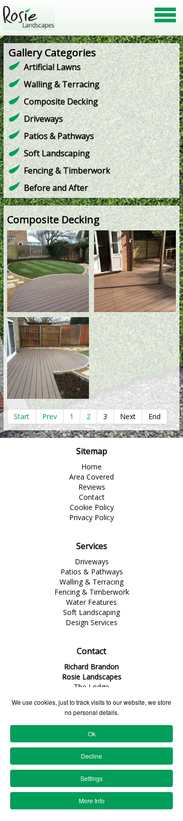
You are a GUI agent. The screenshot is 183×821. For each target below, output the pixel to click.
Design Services (91, 622)
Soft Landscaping (57, 153)
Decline (91, 755)
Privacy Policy (91, 517)
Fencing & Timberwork (67, 170)
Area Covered (91, 477)
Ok (92, 733)
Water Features (91, 602)
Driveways (43, 118)
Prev (49, 416)
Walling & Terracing (62, 84)
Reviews (91, 487)
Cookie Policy (92, 507)
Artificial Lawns (52, 67)
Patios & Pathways (59, 136)
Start (21, 416)
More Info (92, 800)
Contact (92, 497)
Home (91, 466)
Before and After (56, 187)
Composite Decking (61, 101)
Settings (91, 778)
